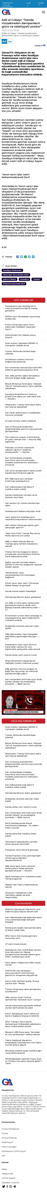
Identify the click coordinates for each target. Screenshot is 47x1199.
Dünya (5, 1133)
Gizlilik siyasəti (8, 1178)
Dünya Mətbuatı (9, 1138)
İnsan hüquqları (9, 1147)
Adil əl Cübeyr (9, 279)
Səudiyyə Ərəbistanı (12, 270)
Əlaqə (4, 1169)
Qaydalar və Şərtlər (11, 1182)
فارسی (28, 4)
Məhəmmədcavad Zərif (14, 284)
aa (10, 41)
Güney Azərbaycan (10, 1129)
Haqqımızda (7, 1174)
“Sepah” (37, 279)
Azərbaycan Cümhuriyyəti (14, 1151)
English (41, 4)
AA (4, 41)
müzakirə (24, 279)
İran (3, 1156)
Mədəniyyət (7, 1142)
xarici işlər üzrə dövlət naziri (16, 275)
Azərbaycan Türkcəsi (8, 4)
